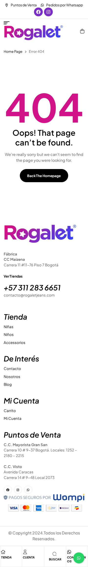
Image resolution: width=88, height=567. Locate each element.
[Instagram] (48, 12)
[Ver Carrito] (82, 31)
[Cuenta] (25, 552)
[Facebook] (38, 12)
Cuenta (29, 557)
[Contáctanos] (69, 552)
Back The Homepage (44, 175)
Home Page (13, 51)
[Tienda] (3, 552)
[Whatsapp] (28, 490)
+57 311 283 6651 (32, 287)
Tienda (6, 557)
